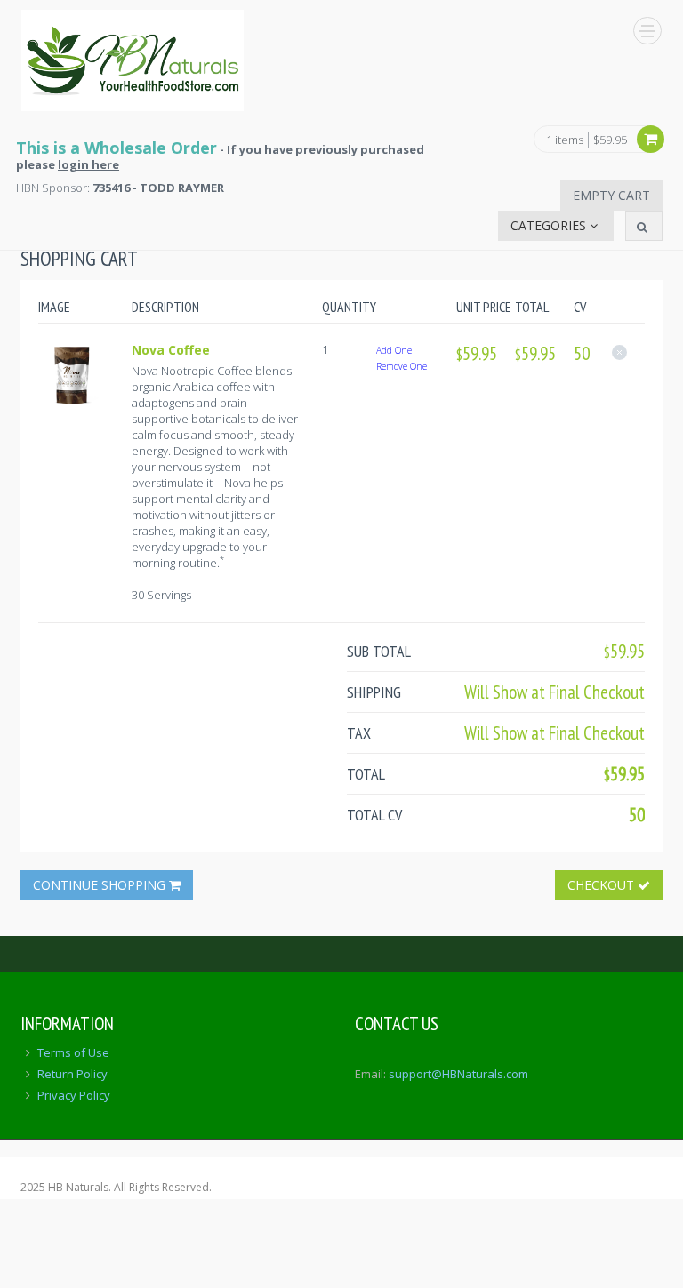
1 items (564, 140)
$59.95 (610, 140)
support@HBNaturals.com (458, 1074)
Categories (550, 225)
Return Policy (72, 1074)
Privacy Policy (73, 1095)
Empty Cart (611, 195)
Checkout (602, 884)
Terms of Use (73, 1052)
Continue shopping (101, 884)
